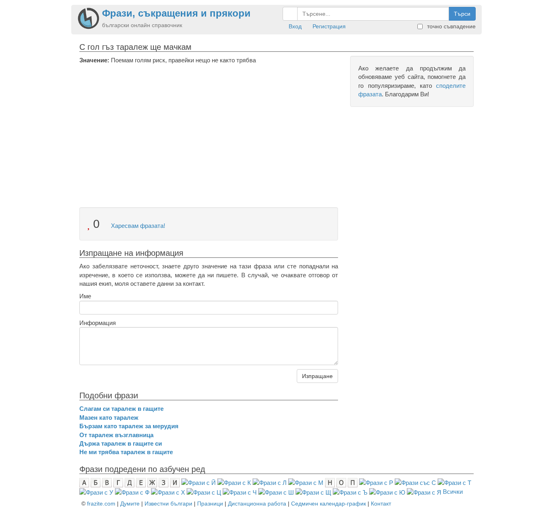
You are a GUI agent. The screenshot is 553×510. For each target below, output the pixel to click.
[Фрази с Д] (129, 482)
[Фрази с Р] (376, 482)
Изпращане (317, 376)
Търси (462, 14)
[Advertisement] (208, 125)
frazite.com (101, 503)
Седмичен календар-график (328, 503)
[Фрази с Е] (141, 482)
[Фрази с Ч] (240, 491)
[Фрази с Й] (198, 482)
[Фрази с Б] (95, 482)
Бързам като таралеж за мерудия (129, 426)
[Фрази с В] (107, 482)
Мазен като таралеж (108, 417)
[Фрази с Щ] (313, 491)
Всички (453, 491)
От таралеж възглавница (116, 434)
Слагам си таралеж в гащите (121, 408)
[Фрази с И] (175, 482)
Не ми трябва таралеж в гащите (126, 451)
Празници (210, 503)
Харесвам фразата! (137, 225)
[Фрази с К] (234, 482)
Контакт (381, 503)
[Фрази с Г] (118, 482)
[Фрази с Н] (330, 482)
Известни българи (168, 503)
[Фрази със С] (415, 482)
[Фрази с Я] (424, 491)
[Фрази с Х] (168, 491)
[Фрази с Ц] (204, 491)
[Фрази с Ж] (152, 482)
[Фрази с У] (96, 491)
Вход (295, 26)
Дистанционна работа (257, 503)
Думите (130, 503)
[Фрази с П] (352, 482)
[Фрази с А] (84, 482)
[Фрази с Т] (454, 482)
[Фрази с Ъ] (350, 491)
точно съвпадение (450, 26)
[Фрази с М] (305, 482)
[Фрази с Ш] (276, 491)
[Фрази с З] (163, 482)
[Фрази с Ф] (132, 491)
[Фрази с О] (341, 482)
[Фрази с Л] (270, 482)
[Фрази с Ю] (387, 491)
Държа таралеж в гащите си (120, 443)
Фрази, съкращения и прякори (176, 13)
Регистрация (329, 26)
